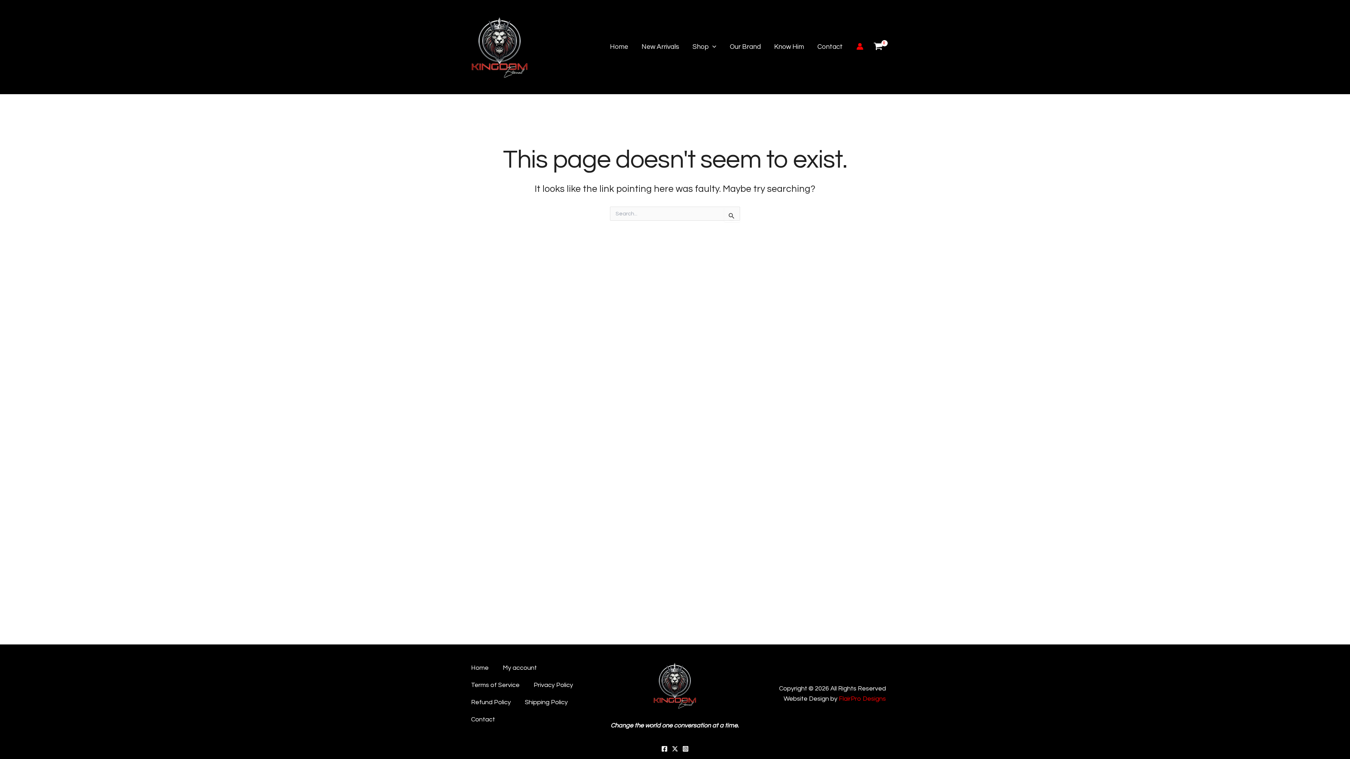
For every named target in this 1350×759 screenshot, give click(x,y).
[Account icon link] (859, 46)
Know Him (789, 46)
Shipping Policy (546, 702)
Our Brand (745, 46)
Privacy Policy (553, 685)
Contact (830, 46)
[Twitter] (675, 749)
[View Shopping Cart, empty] (878, 47)
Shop (701, 46)
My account (520, 667)
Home (619, 46)
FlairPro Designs (862, 698)
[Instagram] (685, 749)
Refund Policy (491, 702)
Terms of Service (495, 685)
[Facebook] (664, 749)
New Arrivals (660, 46)
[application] (712, 47)
